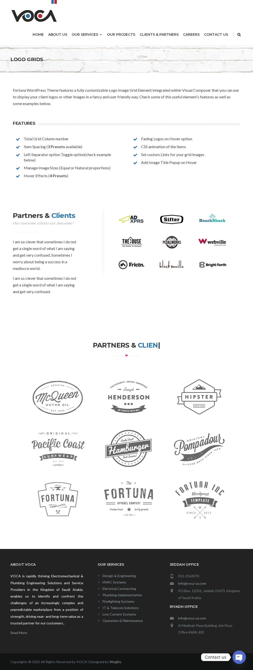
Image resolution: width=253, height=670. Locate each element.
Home (38, 34)
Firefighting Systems (118, 601)
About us (57, 34)
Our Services (85, 34)
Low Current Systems (119, 614)
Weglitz (115, 662)
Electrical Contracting (119, 588)
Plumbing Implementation (122, 595)
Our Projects (121, 34)
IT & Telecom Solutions (121, 608)
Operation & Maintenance (123, 620)
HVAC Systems (114, 582)
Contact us (216, 34)
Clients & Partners (159, 34)
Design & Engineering (119, 576)
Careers (191, 34)
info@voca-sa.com (192, 583)
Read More (18, 633)
